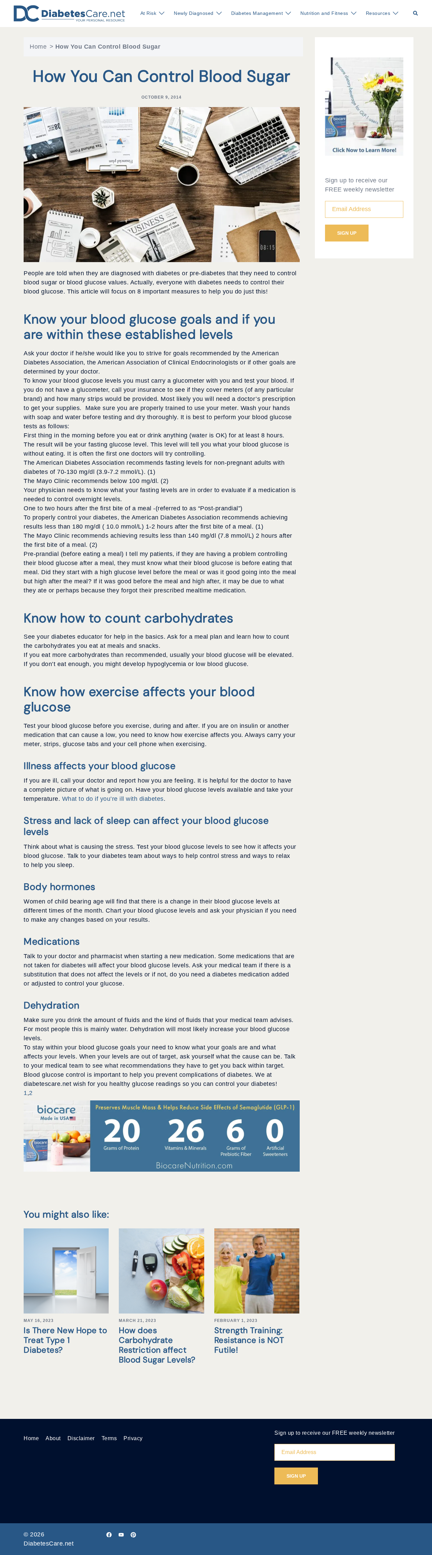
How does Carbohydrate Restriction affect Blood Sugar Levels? (157, 1345)
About (53, 1438)
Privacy (133, 1438)
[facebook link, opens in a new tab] (109, 1534)
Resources (378, 13)
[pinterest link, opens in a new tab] (133, 1534)
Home (38, 46)
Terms (109, 1438)
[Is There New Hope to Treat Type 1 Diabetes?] (66, 1270)
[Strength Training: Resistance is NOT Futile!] (256, 1270)
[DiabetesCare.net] (69, 13)
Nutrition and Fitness (324, 13)
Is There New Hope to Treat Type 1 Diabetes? (65, 1340)
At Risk (148, 13)
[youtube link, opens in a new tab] (121, 1534)
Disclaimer (81, 1438)
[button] (415, 13)
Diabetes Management (257, 13)
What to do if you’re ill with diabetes (113, 798)
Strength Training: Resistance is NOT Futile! (249, 1340)
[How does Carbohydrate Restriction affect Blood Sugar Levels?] (161, 1270)
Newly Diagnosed (194, 13)
